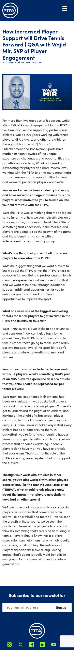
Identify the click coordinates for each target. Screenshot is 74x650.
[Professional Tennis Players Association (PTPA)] (10, 10)
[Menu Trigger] (64, 8)
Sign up (60, 607)
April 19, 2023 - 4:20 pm (28, 62)
